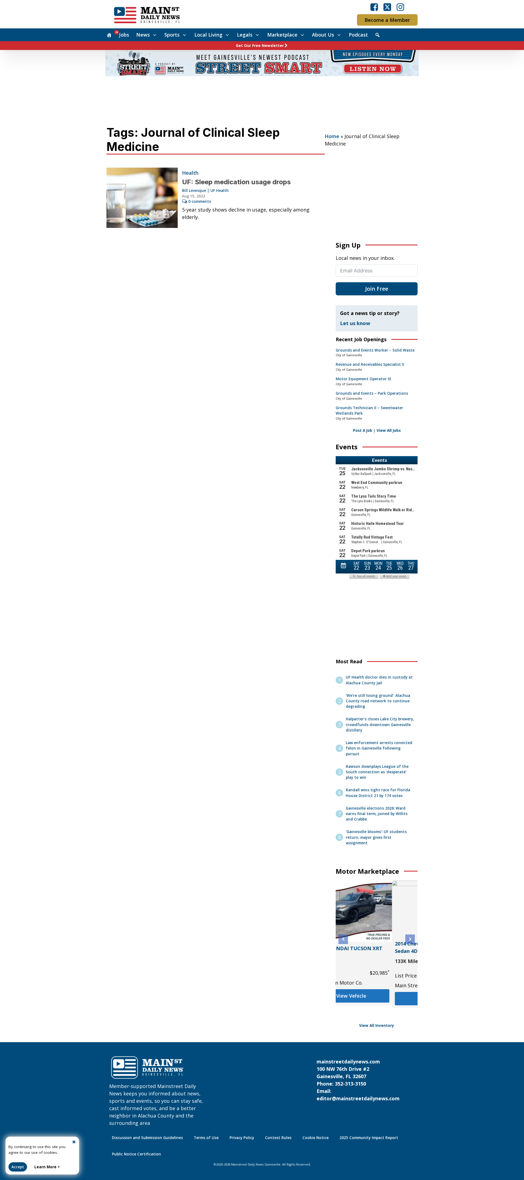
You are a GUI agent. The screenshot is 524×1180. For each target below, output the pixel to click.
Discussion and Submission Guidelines (147, 1137)
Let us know (355, 323)
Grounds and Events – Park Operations (372, 393)
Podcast (358, 34)
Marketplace (282, 34)
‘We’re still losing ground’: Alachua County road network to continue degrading (378, 701)
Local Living (208, 34)
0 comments (199, 201)
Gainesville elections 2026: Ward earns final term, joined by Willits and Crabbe (376, 814)
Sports (172, 34)
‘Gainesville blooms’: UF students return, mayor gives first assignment (376, 837)
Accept (17, 1166)
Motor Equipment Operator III (363, 378)
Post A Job (362, 430)
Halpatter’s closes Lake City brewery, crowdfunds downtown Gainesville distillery (380, 725)
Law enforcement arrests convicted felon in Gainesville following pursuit (379, 748)
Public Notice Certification (136, 1154)
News (143, 34)
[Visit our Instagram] (400, 7)
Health (190, 173)
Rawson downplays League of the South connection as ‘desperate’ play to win (377, 772)
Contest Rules (278, 1137)
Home (332, 136)
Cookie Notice (315, 1137)
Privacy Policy (242, 1137)
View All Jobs (389, 430)
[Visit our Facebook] (374, 7)
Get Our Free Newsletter (260, 45)
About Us (323, 34)
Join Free (376, 288)
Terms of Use (206, 1137)
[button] (343, 939)
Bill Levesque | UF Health (205, 190)
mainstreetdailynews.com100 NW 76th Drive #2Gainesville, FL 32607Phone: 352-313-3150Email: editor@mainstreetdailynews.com (358, 1080)
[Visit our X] (387, 7)
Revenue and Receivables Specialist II (370, 364)
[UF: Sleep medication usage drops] (142, 198)
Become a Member (387, 20)
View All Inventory (376, 1025)
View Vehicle (377, 998)
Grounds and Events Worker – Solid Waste (375, 350)
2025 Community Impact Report (369, 1137)
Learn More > (47, 1166)
